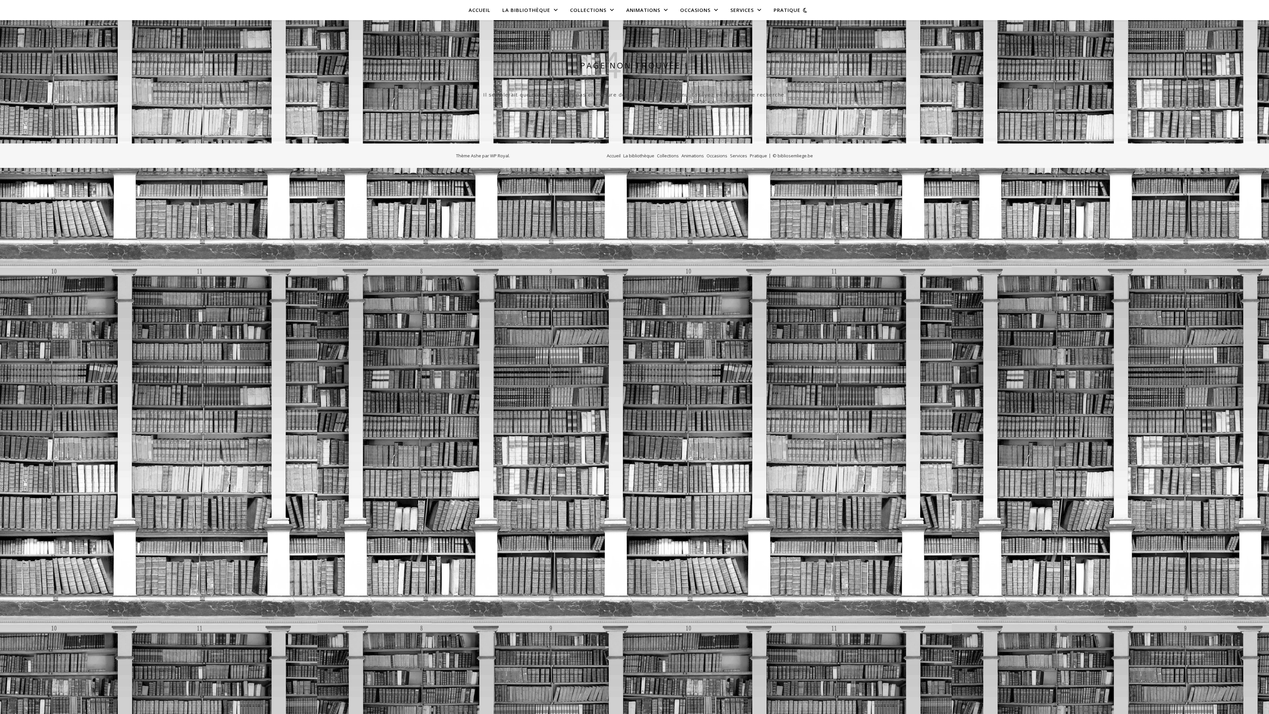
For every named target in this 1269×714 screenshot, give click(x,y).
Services (742, 10)
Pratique (787, 10)
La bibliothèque (526, 10)
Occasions (695, 10)
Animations (643, 10)
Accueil (479, 10)
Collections (588, 10)
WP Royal (499, 156)
